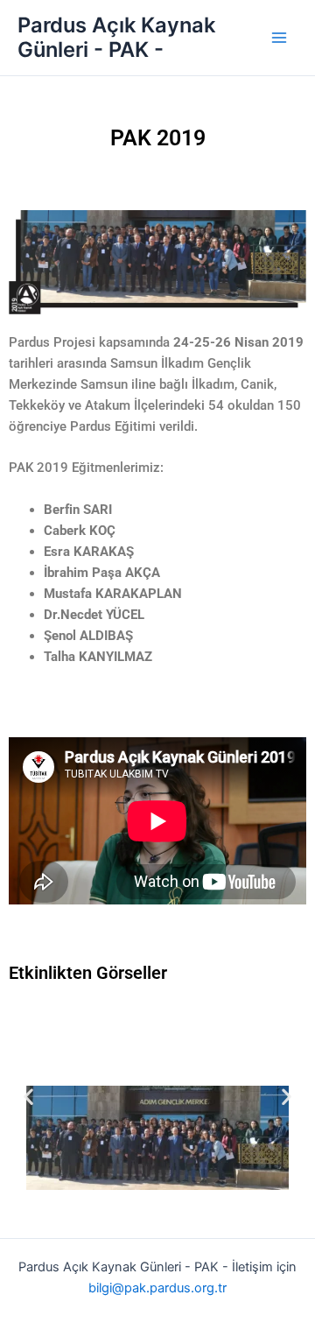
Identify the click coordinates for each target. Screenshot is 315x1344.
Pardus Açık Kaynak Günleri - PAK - (116, 37)
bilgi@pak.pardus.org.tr (157, 1288)
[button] (28, 1096)
